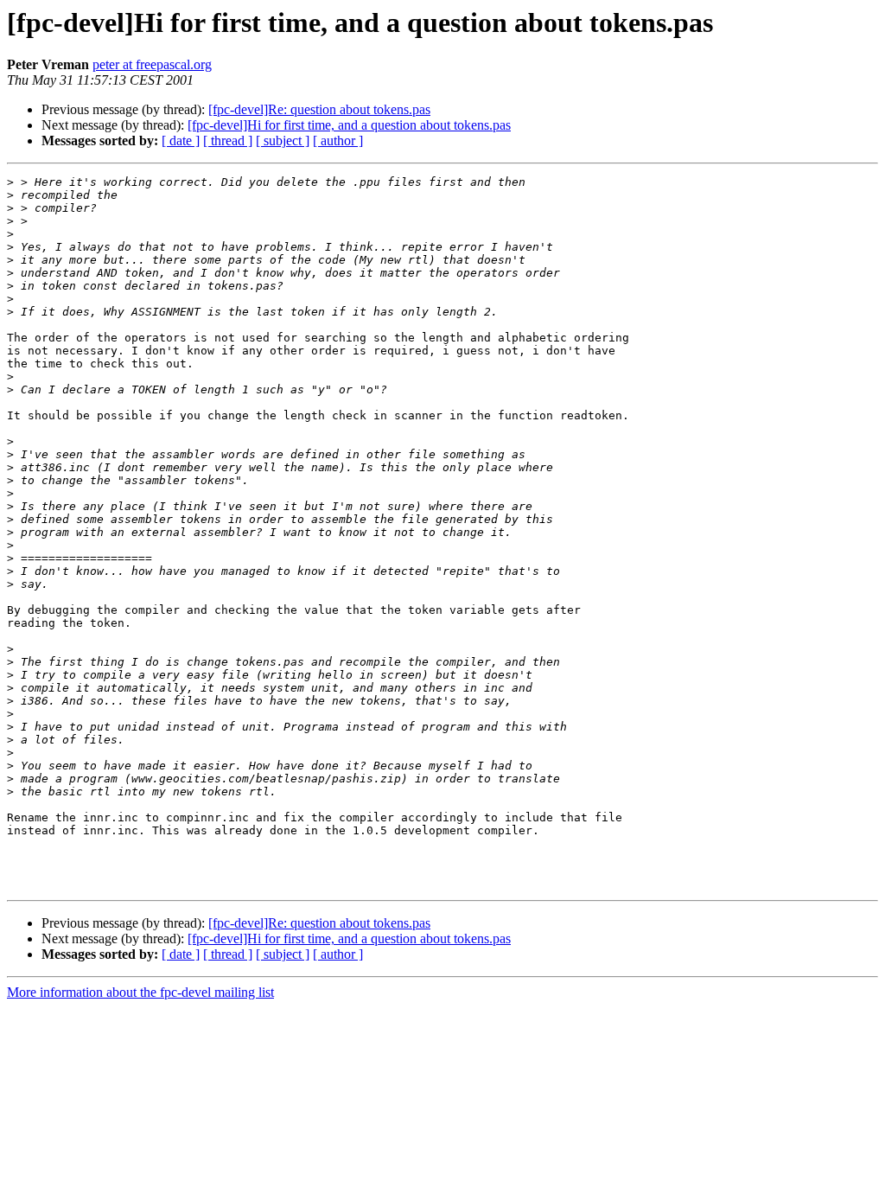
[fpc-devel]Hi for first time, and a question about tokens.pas (349, 125)
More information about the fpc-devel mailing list (140, 992)
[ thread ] (227, 140)
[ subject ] (282, 140)
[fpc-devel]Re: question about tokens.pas (319, 109)
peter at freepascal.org (152, 64)
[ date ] (181, 140)
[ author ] (338, 140)
